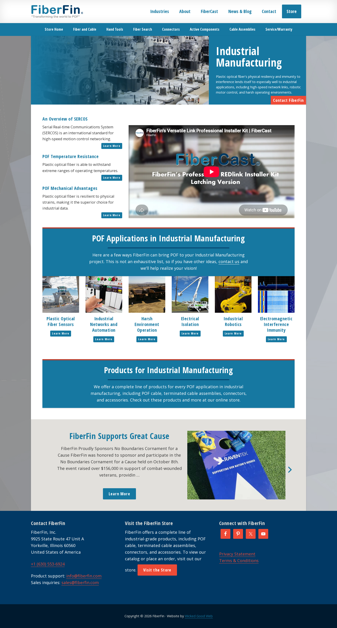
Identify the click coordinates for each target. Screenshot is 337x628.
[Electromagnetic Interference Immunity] (276, 311)
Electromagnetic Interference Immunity (276, 324)
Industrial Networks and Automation (103, 324)
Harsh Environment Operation (147, 324)
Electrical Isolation (190, 321)
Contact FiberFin (288, 100)
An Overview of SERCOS (65, 119)
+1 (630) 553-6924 (48, 564)
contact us (228, 261)
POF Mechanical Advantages (69, 188)
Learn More (111, 146)
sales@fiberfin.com (80, 582)
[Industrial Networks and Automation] (104, 311)
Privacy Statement (237, 554)
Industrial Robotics (233, 321)
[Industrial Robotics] (233, 311)
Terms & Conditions (239, 560)
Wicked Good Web (199, 616)
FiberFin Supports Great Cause (119, 436)
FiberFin (57, 11)
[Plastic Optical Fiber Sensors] (60, 311)
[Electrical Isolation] (190, 311)
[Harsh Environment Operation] (147, 311)
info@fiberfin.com (84, 576)
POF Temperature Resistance (70, 156)
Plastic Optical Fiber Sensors (61, 321)
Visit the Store (157, 570)
